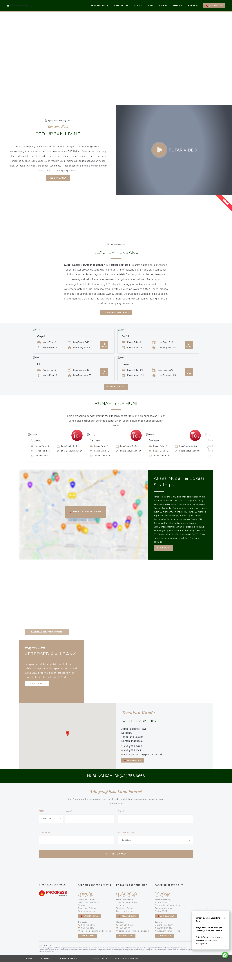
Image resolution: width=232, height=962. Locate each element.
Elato (40, 364)
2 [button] (201, 566)
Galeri (163, 6)
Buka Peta (163, 548)
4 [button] (206, 567)
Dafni (125, 336)
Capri (41, 336)
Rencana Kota (99, 6)
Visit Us (177, 6)
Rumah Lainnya (116, 387)
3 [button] (203, 566)
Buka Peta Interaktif (87, 512)
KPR (150, 6)
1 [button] (199, 566)
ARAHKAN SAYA (91, 916)
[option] (116, 58)
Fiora (125, 364)
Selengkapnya (58, 178)
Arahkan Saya (134, 760)
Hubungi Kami (87, 936)
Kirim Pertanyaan (116, 854)
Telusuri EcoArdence (116, 312)
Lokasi (138, 6)
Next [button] (208, 447)
